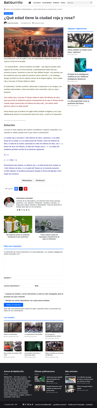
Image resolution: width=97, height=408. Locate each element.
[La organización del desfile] (34, 327)
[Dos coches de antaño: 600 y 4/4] (13, 346)
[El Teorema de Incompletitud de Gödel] (54, 327)
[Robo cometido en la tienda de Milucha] (54, 346)
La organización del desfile (33, 334)
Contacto (89, 405)
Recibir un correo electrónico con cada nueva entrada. (28, 300)
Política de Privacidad (76, 405)
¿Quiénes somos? (60, 405)
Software (56, 3)
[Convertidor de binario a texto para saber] (34, 346)
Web (36, 286)
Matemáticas (27, 9)
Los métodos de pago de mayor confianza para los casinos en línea (85, 379)
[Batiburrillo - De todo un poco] (13, 2)
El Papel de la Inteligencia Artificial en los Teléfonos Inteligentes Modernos (78, 76)
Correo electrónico (12, 286)
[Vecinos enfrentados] (13, 327)
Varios (63, 3)
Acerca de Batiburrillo (43, 405)
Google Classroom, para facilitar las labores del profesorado (54, 388)
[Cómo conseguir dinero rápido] (70, 388)
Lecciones (37, 3)
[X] (22, 210)
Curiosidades (47, 3)
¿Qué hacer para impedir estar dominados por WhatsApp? (54, 379)
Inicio (7, 9)
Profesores (41, 180)
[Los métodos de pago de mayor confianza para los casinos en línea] (70, 379)
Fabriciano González (12, 23)
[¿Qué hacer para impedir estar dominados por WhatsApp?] (40, 379)
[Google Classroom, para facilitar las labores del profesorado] (40, 388)
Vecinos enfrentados (10, 334)
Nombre (7, 278)
